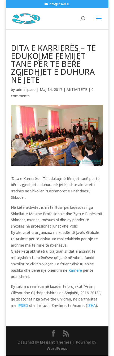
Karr (72, 270)
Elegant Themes (56, 342)
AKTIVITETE (77, 89)
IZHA (91, 305)
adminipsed (26, 89)
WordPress (57, 348)
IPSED (22, 305)
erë (79, 270)
